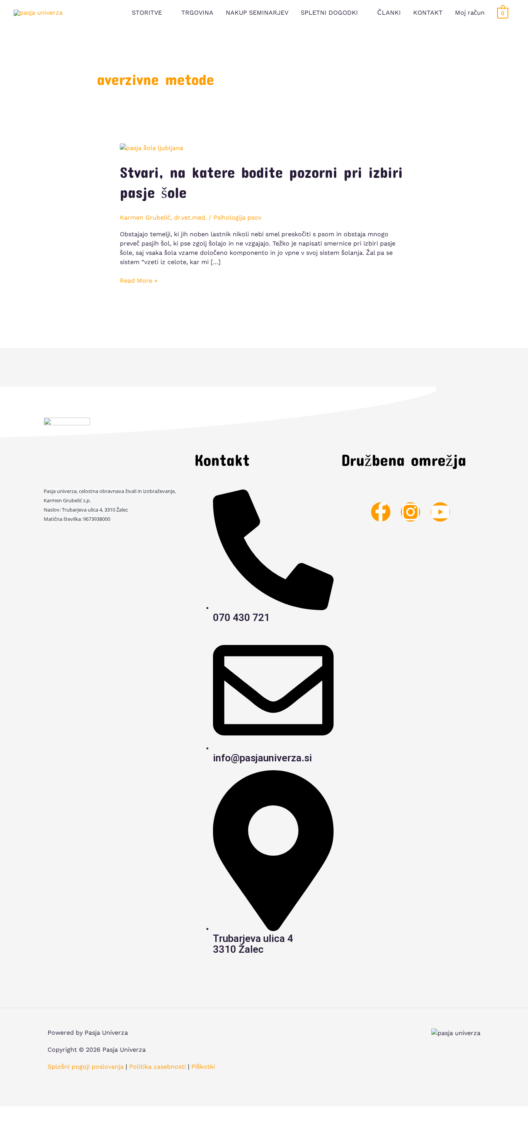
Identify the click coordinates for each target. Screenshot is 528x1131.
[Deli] (44, 1113)
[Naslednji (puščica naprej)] (44, 1125)
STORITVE (147, 12)
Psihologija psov (237, 217)
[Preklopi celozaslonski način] (73, 1113)
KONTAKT (428, 12)
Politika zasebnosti (157, 1066)
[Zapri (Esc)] (14, 1113)
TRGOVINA (197, 12)
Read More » (138, 280)
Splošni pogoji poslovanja (86, 1066)
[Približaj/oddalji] (103, 1113)
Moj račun (470, 12)
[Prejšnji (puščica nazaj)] (14, 1125)
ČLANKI (389, 12)
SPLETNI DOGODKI (329, 12)
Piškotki (203, 1066)
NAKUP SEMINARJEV (257, 12)
